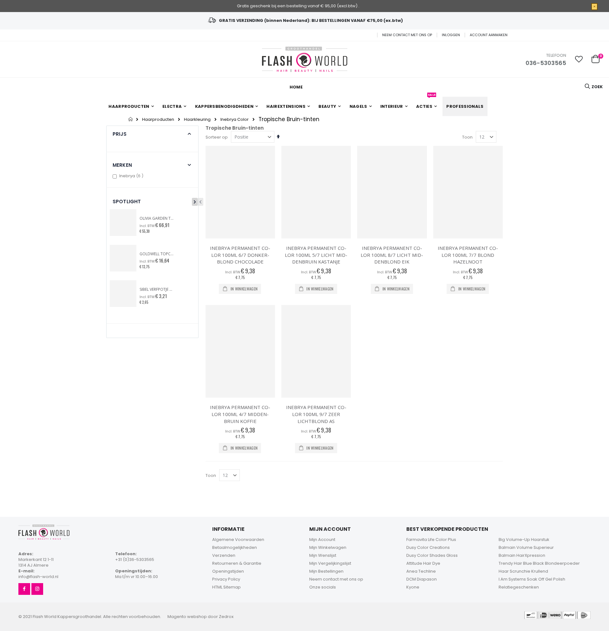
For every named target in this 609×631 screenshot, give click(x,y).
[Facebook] (24, 589)
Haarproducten (158, 119)
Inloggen (451, 35)
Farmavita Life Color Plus (431, 540)
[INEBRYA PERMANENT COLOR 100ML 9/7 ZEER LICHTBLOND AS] (316, 351)
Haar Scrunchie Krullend (523, 571)
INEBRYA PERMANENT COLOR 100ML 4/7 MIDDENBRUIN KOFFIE (240, 414)
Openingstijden (228, 571)
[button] (578, 59)
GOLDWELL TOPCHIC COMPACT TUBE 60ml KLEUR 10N (157, 254)
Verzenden (223, 555)
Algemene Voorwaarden (238, 540)
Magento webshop (187, 617)
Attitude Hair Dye (423, 563)
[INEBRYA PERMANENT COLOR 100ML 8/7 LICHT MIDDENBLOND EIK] (392, 192)
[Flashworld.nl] (304, 59)
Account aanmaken (489, 35)
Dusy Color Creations (428, 547)
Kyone (412, 587)
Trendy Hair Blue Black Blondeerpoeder (539, 563)
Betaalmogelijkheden (234, 547)
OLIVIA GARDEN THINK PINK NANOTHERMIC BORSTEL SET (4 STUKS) (157, 218)
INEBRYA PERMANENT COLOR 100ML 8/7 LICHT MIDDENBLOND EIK (392, 255)
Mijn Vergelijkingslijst (330, 563)
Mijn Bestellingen (326, 571)
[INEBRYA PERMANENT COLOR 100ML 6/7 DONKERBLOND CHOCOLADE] (240, 192)
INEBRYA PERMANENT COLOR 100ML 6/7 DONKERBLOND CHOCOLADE (240, 255)
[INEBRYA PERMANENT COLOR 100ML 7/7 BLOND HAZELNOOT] (468, 192)
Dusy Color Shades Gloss (432, 555)
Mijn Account (322, 540)
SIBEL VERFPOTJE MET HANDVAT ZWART (157, 289)
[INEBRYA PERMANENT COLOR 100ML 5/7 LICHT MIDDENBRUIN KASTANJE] (316, 192)
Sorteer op (217, 137)
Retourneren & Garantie (236, 563)
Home (130, 119)
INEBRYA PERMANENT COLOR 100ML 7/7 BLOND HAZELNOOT (468, 255)
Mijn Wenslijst (322, 555)
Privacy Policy (226, 579)
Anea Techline (421, 571)
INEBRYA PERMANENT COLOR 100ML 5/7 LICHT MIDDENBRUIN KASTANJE (316, 255)
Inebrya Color (234, 119)
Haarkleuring (197, 119)
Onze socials (322, 587)
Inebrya (132, 176)
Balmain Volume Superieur (526, 547)
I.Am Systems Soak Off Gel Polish (532, 579)
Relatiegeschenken (519, 587)
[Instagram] (37, 589)
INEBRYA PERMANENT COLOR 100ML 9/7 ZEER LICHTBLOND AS (316, 414)
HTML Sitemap (226, 587)
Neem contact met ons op (407, 35)
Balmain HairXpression (522, 555)
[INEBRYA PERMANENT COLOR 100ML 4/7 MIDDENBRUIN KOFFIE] (240, 351)
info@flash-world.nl (38, 577)
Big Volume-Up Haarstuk (524, 540)
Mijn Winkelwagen (327, 547)
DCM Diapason (421, 579)
